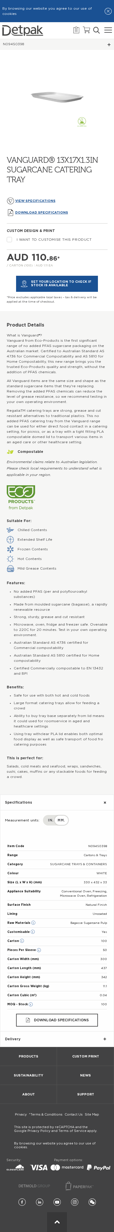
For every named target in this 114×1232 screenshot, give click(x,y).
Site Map (92, 1114)
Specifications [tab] (18, 802)
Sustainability (28, 1075)
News (85, 1075)
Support (85, 1094)
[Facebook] (22, 1202)
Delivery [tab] (12, 1039)
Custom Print (85, 1056)
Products (28, 1056)
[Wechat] (92, 1202)
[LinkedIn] (39, 1202)
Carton (13, 941)
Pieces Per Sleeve (22, 950)
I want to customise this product (54, 239)
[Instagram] (74, 1202)
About (28, 1094)
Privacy (21, 1114)
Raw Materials (19, 923)
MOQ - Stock (18, 1004)
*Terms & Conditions (46, 1114)
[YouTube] (57, 1202)
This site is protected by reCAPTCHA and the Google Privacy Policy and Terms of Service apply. (55, 1128)
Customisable (19, 932)
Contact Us (74, 1114)
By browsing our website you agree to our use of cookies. (55, 1145)
